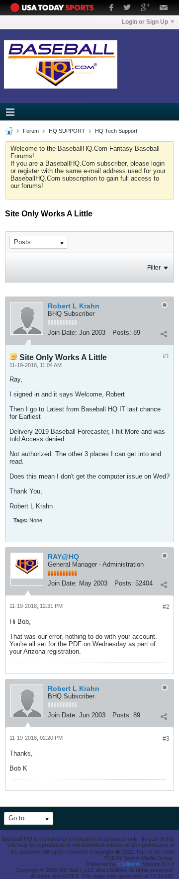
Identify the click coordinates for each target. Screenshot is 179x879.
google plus (145, 8)
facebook (111, 8)
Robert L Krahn (73, 306)
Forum (31, 131)
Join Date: (62, 332)
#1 (166, 356)
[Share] (164, 334)
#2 (166, 606)
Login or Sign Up (145, 21)
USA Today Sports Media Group (54, 7)
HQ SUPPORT (67, 131)
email (164, 8)
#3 (166, 738)
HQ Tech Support (116, 131)
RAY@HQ (63, 557)
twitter (127, 8)
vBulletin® (129, 864)
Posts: (121, 332)
